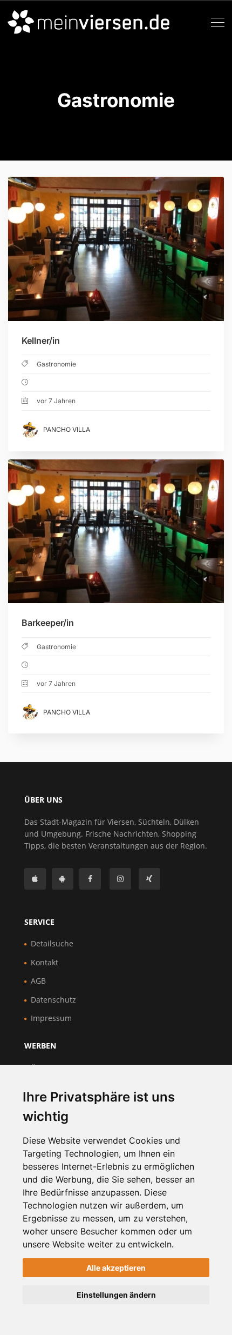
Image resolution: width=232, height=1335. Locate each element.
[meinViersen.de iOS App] (35, 879)
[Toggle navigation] (217, 22)
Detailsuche (52, 943)
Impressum (51, 1018)
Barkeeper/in (48, 622)
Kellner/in (41, 340)
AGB (38, 981)
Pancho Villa (66, 429)
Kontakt (44, 962)
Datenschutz (53, 999)
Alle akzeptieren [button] (116, 1267)
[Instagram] (120, 879)
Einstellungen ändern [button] (116, 1294)
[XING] (149, 879)
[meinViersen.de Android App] (62, 879)
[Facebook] (90, 879)
